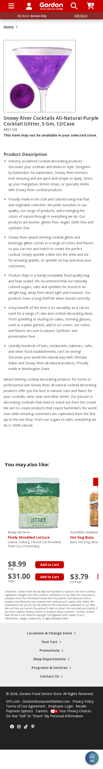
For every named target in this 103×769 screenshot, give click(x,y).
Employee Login (60, 706)
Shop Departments (49, 659)
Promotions (50, 650)
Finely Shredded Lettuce (29, 535)
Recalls (81, 706)
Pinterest (32, 727)
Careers (42, 711)
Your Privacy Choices (75, 711)
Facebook (12, 727)
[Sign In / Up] (29, 6)
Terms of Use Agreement (26, 706)
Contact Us (49, 676)
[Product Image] (40, 76)
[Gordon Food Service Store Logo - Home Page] (51, 6)
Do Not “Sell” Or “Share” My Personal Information (44, 716)
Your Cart (49, 641)
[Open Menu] (11, 6)
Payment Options (19, 711)
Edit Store (80, 16)
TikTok (25, 727)
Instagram (19, 727)
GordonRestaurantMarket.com (46, 701)
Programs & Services (50, 667)
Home (9, 26)
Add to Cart (49, 565)
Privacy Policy (83, 701)
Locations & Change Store (49, 633)
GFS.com (13, 701)
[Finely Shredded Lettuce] (37, 502)
